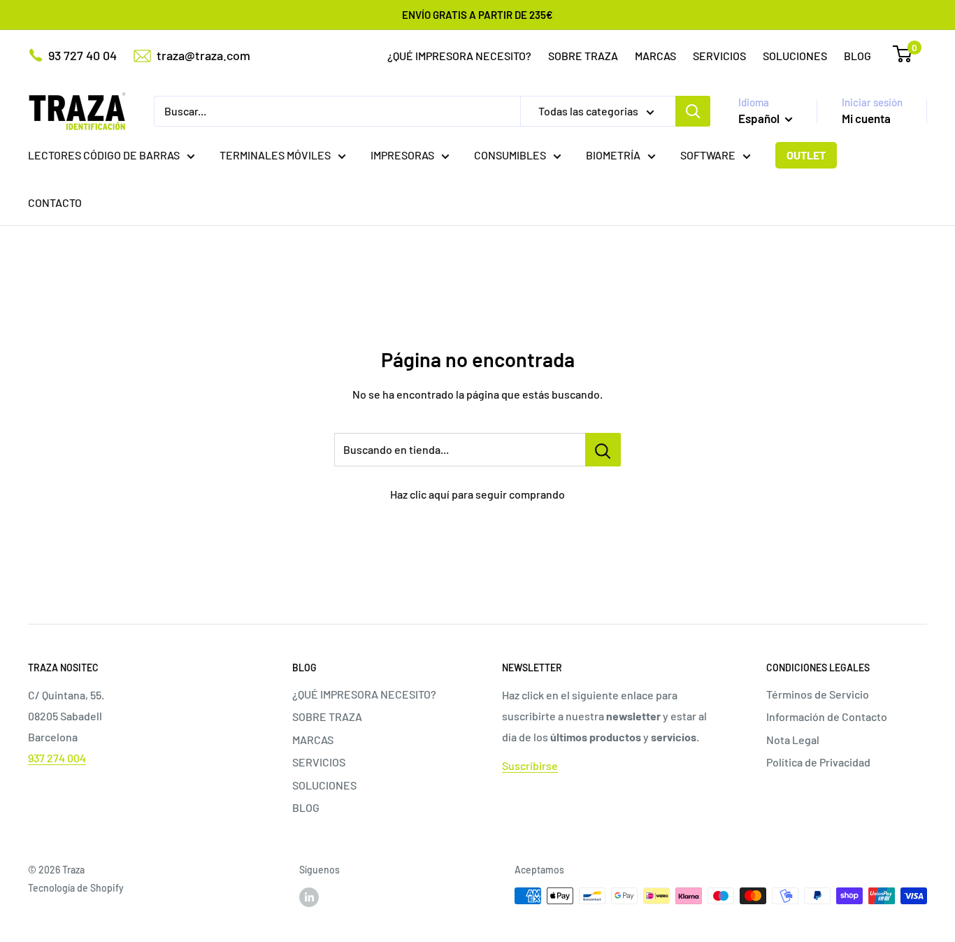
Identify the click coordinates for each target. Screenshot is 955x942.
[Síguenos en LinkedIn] (309, 897)
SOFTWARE (707, 155)
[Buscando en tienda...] (603, 449)
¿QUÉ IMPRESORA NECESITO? (459, 55)
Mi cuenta (866, 118)
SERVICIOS (719, 55)
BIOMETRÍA (613, 155)
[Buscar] (692, 111)
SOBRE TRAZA (583, 55)
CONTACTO (55, 202)
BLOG (857, 55)
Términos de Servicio (817, 694)
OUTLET (806, 155)
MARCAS (655, 55)
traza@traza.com (203, 55)
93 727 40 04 (82, 55)
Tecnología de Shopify (76, 888)
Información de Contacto (826, 716)
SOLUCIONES (795, 55)
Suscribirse (530, 765)
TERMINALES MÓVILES (275, 155)
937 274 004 (57, 757)
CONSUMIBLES (510, 155)
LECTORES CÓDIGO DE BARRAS (104, 155)
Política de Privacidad (818, 762)
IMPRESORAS (402, 155)
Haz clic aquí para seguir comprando (477, 494)
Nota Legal (792, 739)
